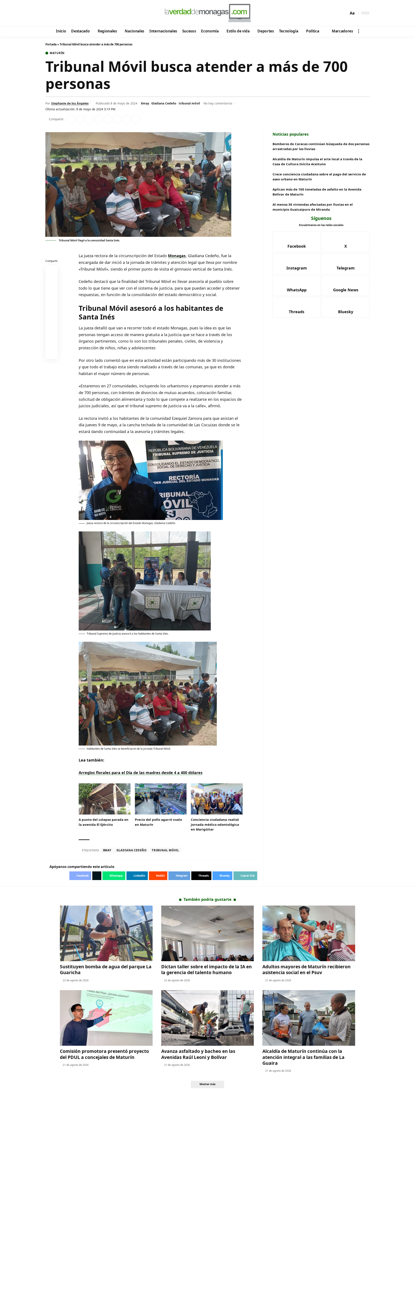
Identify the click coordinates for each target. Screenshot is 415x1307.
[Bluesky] (90, 13)
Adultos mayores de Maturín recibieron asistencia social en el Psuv (306, 969)
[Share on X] (80, 119)
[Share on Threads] (126, 119)
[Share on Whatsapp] (89, 119)
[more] (359, 31)
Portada (51, 44)
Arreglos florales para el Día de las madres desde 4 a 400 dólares (141, 772)
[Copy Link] (135, 119)
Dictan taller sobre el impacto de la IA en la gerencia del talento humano (206, 969)
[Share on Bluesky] (51, 343)
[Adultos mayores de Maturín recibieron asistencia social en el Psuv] (308, 933)
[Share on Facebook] (70, 119)
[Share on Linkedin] (98, 119)
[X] (55, 13)
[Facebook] (49, 13)
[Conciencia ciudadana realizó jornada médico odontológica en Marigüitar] (217, 799)
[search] (344, 13)
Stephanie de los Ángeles (70, 103)
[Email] (51, 354)
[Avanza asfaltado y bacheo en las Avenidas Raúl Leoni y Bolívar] (207, 1018)
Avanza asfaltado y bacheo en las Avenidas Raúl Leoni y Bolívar (198, 1054)
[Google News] (61, 13)
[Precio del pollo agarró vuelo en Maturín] (161, 799)
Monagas (177, 255)
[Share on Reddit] (108, 119)
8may (145, 103)
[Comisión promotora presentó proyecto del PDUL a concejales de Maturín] (106, 1018)
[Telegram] (73, 13)
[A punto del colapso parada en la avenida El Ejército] (105, 799)
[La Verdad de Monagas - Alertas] (207, 13)
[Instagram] (67, 13)
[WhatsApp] (78, 13)
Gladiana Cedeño (163, 103)
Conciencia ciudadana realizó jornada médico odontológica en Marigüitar (215, 824)
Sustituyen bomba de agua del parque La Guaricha (106, 969)
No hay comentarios (218, 103)
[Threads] (84, 13)
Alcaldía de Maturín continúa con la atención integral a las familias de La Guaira (303, 1057)
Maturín (57, 53)
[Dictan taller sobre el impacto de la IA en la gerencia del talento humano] (207, 933)
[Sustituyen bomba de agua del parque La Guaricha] (106, 933)
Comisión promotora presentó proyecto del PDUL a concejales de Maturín (104, 1054)
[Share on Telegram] (117, 119)
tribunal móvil (189, 103)
